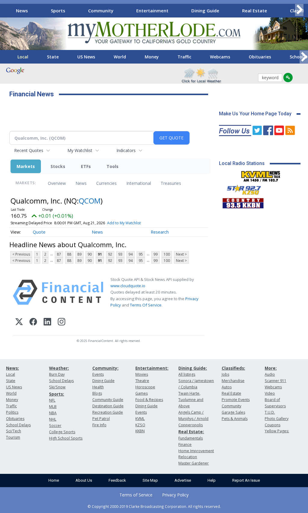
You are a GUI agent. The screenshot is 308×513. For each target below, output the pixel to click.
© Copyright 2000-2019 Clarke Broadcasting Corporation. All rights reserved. (154, 506)
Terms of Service (135, 495)
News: (12, 368)
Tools (112, 166)
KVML (140, 418)
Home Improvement (196, 450)
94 (130, 254)
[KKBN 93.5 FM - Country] (242, 201)
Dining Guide (205, 11)
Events (98, 374)
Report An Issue (246, 480)
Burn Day (57, 374)
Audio (270, 374)
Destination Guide (108, 406)
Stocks (58, 166)
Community (100, 11)
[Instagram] (61, 323)
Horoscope (145, 387)
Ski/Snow (57, 387)
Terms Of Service (146, 305)
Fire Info (99, 425)
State (53, 57)
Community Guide (107, 399)
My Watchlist (79, 150)
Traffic (184, 57)
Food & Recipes (149, 399)
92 (110, 254)
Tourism (13, 437)
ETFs (86, 166)
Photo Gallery (276, 418)
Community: (105, 368)
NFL (52, 400)
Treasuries (171, 183)
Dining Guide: (192, 368)
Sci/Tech (13, 431)
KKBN (140, 431)
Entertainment (152, 11)
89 (79, 254)
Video (270, 393)
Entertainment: (151, 368)
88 (69, 254)
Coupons (272, 425)
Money (152, 57)
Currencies (106, 183)
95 (141, 254)
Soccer (55, 425)
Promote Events (236, 399)
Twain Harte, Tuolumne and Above (190, 400)
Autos (227, 387)
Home (53, 480)
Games (141, 393)
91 (100, 254)
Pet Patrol (101, 418)
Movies (141, 374)
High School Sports (65, 438)
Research (160, 232)
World (120, 57)
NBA (53, 412)
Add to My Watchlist (124, 222)
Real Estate (254, 11)
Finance (185, 444)
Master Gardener (193, 463)
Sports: (56, 394)
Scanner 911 (275, 380)
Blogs (97, 393)
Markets (26, 166)
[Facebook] (33, 323)
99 (155, 254)
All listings (186, 374)
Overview (57, 183)
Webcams (220, 57)
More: (271, 368)
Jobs (225, 374)
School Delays (18, 425)
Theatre (142, 380)
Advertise (182, 480)
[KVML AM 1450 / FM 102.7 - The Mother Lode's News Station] (260, 174)
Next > (181, 254)
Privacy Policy (175, 495)
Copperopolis (190, 425)
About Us (83, 480)
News (22, 11)
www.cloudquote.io (127, 285)
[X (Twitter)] (19, 323)
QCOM (89, 201)
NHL (52, 419)
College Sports (62, 431)
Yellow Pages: (277, 431)
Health (98, 387)
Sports (58, 11)
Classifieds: (233, 368)
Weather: (59, 368)
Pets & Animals (235, 418)
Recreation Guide (107, 412)
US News (86, 57)
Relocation (187, 456)
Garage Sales (233, 412)
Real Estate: (191, 431)
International (138, 183)
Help (212, 480)
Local (22, 57)
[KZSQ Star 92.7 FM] (241, 188)
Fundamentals (190, 438)
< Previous (21, 254)
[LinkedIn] (47, 323)
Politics (12, 412)
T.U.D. (270, 412)
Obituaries (260, 57)
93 (120, 254)
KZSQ (140, 425)
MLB (53, 406)
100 (167, 254)
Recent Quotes (28, 150)
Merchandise (233, 380)
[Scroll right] (299, 9)
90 (90, 254)
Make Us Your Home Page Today (255, 114)
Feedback (117, 480)
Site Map (150, 480)
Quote (39, 232)
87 (59, 254)
